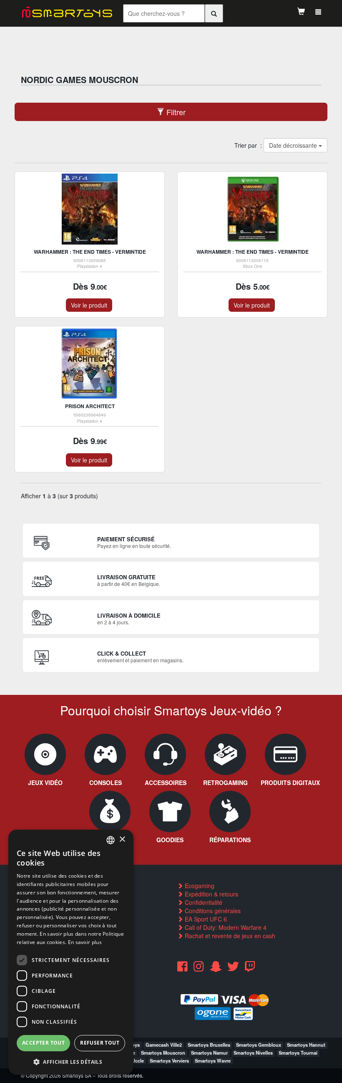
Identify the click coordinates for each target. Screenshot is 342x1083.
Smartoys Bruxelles (209, 1044)
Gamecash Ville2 (164, 1044)
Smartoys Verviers (169, 1060)
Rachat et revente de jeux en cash (229, 936)
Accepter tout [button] (43, 1042)
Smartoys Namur (209, 1052)
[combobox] (110, 840)
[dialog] (70, 952)
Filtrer (175, 111)
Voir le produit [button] (89, 305)
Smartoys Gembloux (258, 1044)
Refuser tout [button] (99, 1042)
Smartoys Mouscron (163, 1052)
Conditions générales (212, 910)
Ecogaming (198, 885)
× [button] (122, 839)
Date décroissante (293, 145)
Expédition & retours (210, 894)
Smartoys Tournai (298, 1052)
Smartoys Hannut (306, 1044)
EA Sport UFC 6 (205, 919)
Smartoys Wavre (213, 1060)
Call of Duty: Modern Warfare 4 (225, 927)
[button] (71, 1061)
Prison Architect (90, 406)
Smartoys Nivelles (253, 1052)
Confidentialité (202, 902)
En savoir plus (85, 942)
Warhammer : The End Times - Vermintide (90, 251)
